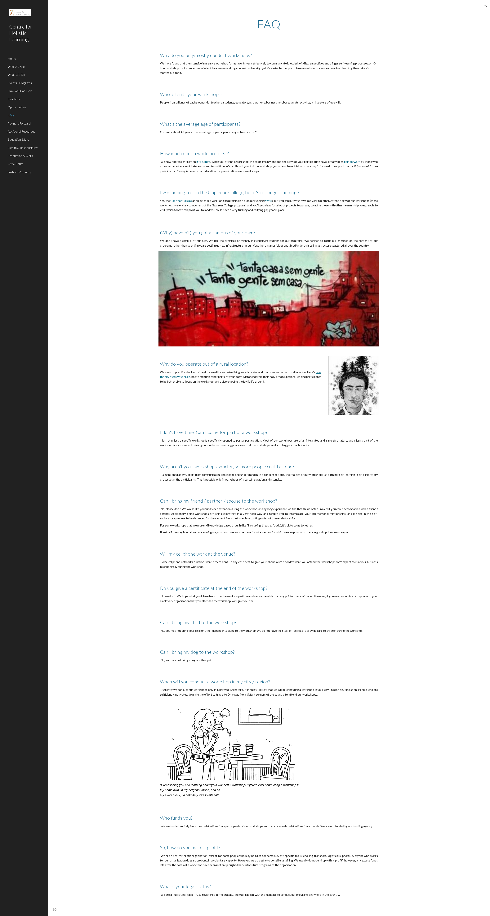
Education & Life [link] (18, 139)
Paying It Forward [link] (19, 123)
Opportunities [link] (17, 107)
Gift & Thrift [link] (15, 163)
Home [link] (12, 58)
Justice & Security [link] (19, 172)
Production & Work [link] (20, 155)
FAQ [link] (11, 115)
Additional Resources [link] (21, 131)
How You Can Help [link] (20, 91)
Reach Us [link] (14, 99)
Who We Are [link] (16, 66)
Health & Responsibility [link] (23, 147)
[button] (485, 5)
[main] (268, 24)
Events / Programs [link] (20, 83)
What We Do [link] (16, 74)
